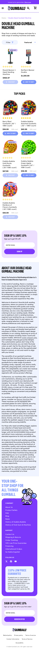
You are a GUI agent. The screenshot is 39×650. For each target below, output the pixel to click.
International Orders (13, 549)
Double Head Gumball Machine (19, 18)
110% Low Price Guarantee (15, 543)
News (7, 519)
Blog (7, 516)
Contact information (13, 639)
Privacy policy (18, 635)
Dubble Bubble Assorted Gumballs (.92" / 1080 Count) (28, 123)
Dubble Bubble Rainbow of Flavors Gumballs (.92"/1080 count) (10, 206)
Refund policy (7, 635)
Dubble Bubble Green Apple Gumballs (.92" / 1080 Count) (27, 164)
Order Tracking (11, 540)
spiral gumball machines (19, 430)
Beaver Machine (23, 399)
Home (4, 18)
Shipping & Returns (13, 537)
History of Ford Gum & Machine (18, 525)
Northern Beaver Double (27, 71)
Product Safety (11, 510)
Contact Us (9, 534)
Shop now (27, 2)
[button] (4, 8)
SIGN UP (19, 251)
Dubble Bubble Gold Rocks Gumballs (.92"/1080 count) (10, 164)
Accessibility (19, 642)
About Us (9, 507)
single (13, 329)
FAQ (7, 513)
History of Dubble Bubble (15, 522)
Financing (9, 546)
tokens (10, 387)
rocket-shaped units (29, 337)
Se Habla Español (12, 552)
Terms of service (30, 635)
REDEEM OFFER (19, 619)
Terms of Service (27, 639)
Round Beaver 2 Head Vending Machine (9, 72)
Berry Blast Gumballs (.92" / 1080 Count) (9, 123)
